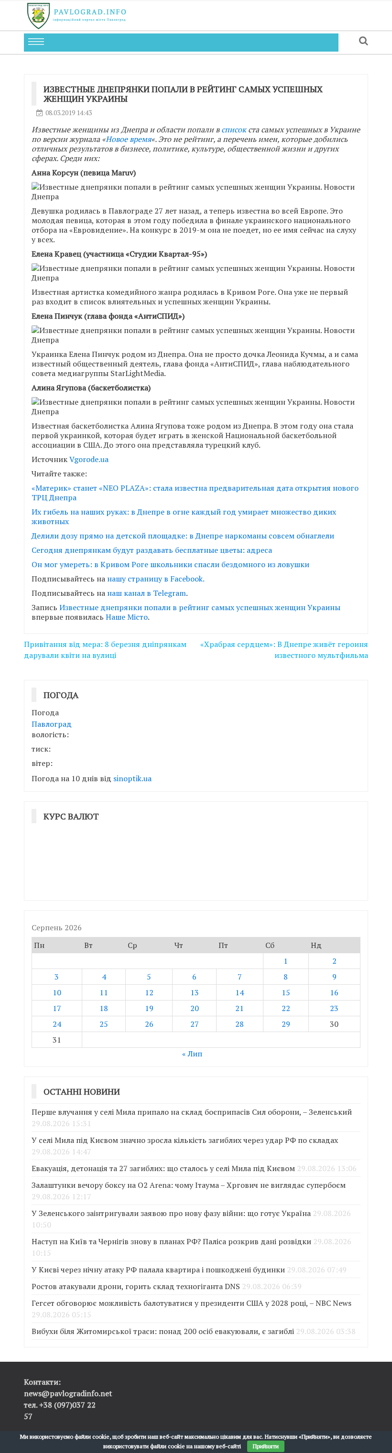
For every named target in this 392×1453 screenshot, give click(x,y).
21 (239, 1008)
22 (286, 1008)
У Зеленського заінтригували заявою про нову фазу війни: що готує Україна (171, 1213)
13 (194, 992)
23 (334, 1008)
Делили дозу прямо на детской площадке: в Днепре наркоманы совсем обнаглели (183, 535)
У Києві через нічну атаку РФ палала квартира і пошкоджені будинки (158, 1269)
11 (103, 992)
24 (57, 1024)
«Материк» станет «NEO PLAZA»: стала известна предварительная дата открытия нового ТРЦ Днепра (195, 493)
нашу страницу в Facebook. (156, 578)
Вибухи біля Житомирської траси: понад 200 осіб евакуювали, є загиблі (163, 1331)
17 (57, 1008)
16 (334, 992)
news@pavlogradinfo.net (68, 1393)
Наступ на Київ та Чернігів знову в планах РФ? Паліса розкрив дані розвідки (171, 1241)
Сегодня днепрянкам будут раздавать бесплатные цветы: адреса (152, 550)
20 (194, 1008)
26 (149, 1024)
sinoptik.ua (132, 778)
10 (57, 992)
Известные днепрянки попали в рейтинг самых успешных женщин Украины (199, 607)
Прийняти (266, 1446)
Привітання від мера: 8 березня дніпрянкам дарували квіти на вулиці (105, 649)
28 (239, 1024)
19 (149, 1008)
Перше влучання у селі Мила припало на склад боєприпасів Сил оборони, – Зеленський (192, 1112)
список (233, 129)
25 (103, 1024)
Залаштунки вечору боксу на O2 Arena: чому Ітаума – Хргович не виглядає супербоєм (189, 1185)
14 (239, 992)
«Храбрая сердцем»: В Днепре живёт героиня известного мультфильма (284, 649)
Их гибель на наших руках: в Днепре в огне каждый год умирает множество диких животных (184, 516)
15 (286, 992)
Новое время (128, 139)
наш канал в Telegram (146, 593)
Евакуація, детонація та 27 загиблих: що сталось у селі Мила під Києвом (163, 1168)
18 (103, 1008)
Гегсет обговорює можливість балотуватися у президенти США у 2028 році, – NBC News (191, 1303)
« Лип (192, 1053)
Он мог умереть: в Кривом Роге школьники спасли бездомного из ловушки (170, 564)
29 (286, 1024)
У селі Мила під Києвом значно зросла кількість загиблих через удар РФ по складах (185, 1140)
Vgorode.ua (89, 459)
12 (149, 992)
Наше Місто (127, 617)
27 (194, 1024)
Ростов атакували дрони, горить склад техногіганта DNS (136, 1286)
